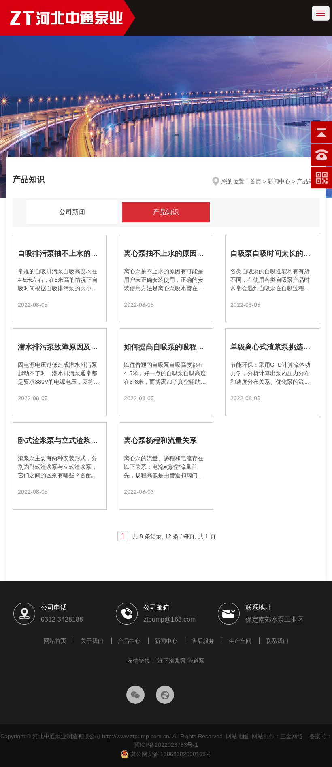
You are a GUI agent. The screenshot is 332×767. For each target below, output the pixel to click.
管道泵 (195, 660)
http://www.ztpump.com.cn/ (136, 736)
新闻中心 (166, 640)
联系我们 (277, 640)
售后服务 (203, 640)
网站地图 (237, 736)
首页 (255, 181)
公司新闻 (72, 211)
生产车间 (240, 640)
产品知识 (166, 211)
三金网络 (291, 736)
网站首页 (55, 640)
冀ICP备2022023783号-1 (166, 745)
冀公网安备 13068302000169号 (170, 754)
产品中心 (129, 640)
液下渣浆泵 (171, 660)
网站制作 (263, 736)
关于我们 (92, 640)
